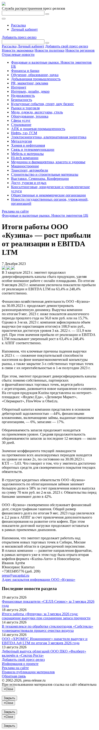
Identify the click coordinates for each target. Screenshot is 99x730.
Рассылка (18, 25)
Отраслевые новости (18, 54)
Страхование (21, 125)
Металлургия (21, 141)
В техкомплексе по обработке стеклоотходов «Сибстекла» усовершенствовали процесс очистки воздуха (47, 628)
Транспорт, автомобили (29, 170)
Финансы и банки (25, 71)
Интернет (18, 87)
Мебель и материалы (27, 154)
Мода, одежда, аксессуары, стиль (37, 112)
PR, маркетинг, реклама (29, 83)
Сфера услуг (21, 120)
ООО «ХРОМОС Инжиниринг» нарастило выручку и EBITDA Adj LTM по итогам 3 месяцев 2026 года (44, 641)
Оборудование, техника (29, 116)
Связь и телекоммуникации (32, 149)
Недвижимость (23, 96)
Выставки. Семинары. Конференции (40, 179)
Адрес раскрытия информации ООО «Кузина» (38, 580)
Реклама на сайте (15, 211)
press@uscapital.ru (15, 575)
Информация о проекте (20, 664)
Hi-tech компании (24, 158)
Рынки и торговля (25, 108)
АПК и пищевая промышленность (38, 129)
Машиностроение (25, 166)
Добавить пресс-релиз (19, 37)
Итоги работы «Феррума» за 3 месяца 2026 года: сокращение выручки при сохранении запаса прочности (46, 616)
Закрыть (9, 698)
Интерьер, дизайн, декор (30, 91)
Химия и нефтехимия (28, 145)
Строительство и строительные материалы (44, 174)
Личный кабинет (24, 29)
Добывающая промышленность (36, 79)
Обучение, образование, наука (34, 75)
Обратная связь (14, 676)
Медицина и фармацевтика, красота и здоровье (48, 162)
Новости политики (49, 50)
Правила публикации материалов (28, 672)
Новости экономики (18, 50)
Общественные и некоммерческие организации (48, 195)
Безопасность (21, 100)
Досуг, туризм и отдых (29, 183)
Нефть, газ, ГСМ (24, 133)
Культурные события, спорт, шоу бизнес (42, 104)
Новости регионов (80, 50)
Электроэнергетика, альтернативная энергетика (48, 137)
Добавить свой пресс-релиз (66, 46)
